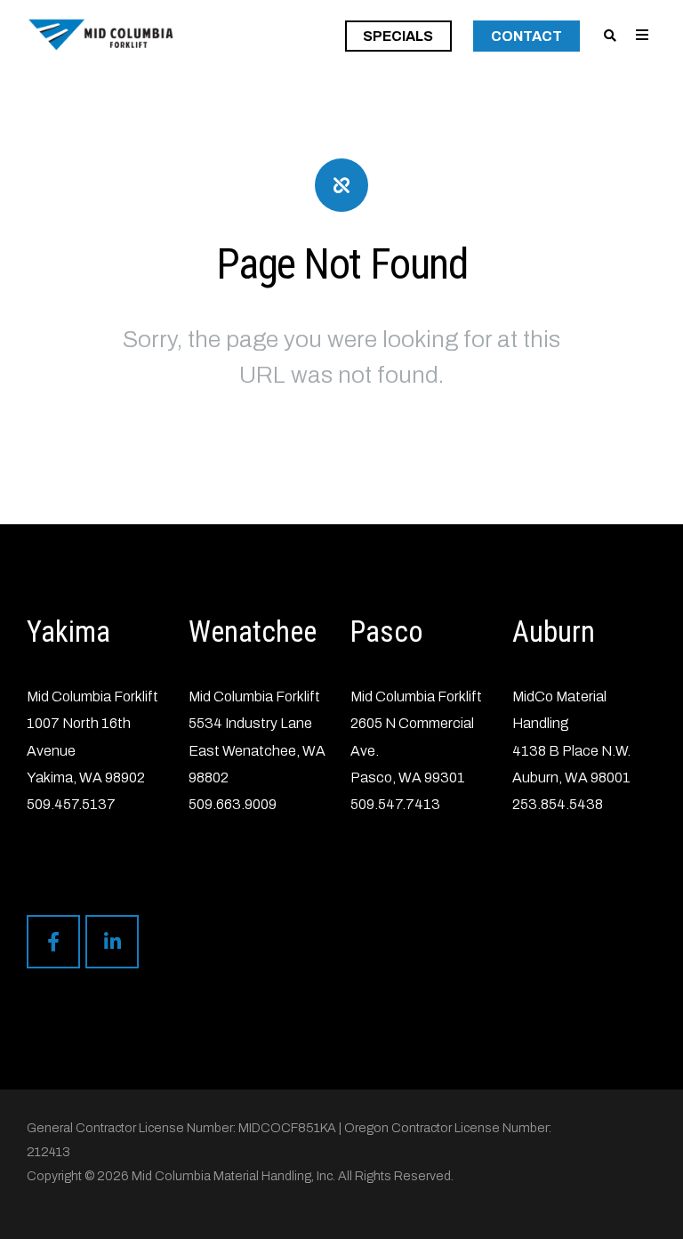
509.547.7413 (395, 804)
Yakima (68, 632)
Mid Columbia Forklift (92, 696)
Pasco (386, 632)
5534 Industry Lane (250, 723)
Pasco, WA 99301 (407, 777)
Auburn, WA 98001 (571, 777)
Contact (526, 36)
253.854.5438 (557, 804)
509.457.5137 (71, 804)
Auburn (553, 632)
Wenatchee (253, 632)
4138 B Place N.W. (571, 750)
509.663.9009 (233, 804)
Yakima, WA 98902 (86, 777)
